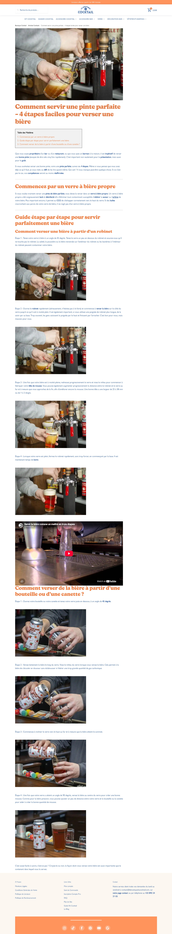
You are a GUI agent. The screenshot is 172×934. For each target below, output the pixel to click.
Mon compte (68, 886)
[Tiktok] (73, 928)
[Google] (107, 928)
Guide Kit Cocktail (70, 905)
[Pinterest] (90, 928)
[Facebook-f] (81, 928)
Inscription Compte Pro (72, 894)
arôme (115, 196)
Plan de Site (68, 901)
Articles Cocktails (33, 25)
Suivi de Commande (71, 890)
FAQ (65, 898)
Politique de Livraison (22, 894)
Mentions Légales (21, 886)
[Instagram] (64, 928)
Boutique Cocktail (20, 25)
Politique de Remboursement (25, 898)
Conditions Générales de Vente (26, 890)
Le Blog (66, 909)
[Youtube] (99, 928)
